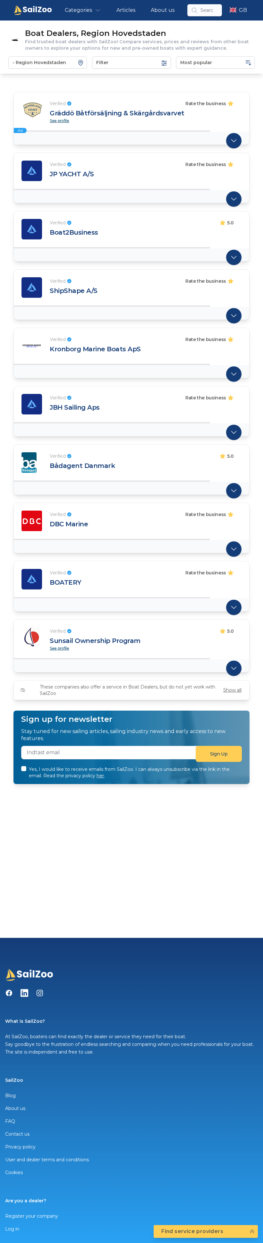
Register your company (31, 1216)
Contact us (17, 1134)
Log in (12, 1229)
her (100, 776)
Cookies (14, 1172)
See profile (59, 121)
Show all (232, 690)
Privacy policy (20, 1147)
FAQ (10, 1121)
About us (162, 10)
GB (243, 10)
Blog (10, 1095)
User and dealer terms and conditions (47, 1160)
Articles (125, 10)
